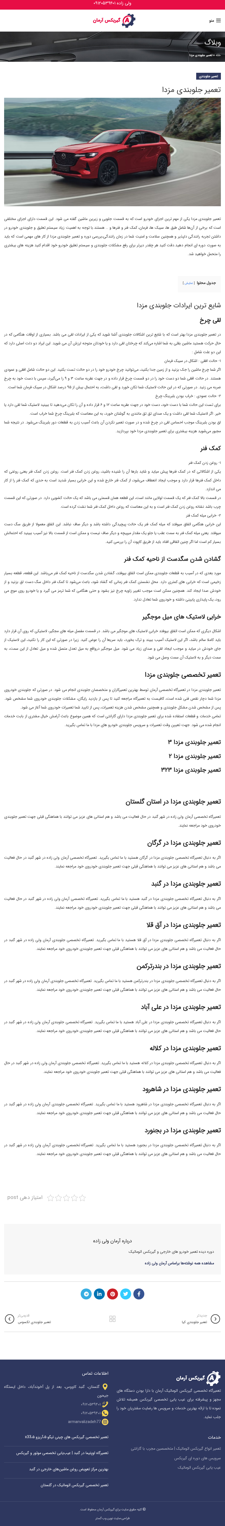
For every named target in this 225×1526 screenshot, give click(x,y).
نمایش (189, 283)
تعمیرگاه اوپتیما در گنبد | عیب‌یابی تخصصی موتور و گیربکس (62, 1453)
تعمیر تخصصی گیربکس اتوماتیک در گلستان (74, 1485)
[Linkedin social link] (99, 1293)
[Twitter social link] (125, 1293)
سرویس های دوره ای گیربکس (197, 1458)
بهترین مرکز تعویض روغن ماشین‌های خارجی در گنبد (68, 1469)
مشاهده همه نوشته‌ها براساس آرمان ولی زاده (179, 1263)
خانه (218, 55)
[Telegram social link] (86, 1293)
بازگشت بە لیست (113, 1319)
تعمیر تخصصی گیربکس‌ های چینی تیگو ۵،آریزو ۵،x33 (66, 1437)
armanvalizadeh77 (84, 1422)
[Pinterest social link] (112, 1293)
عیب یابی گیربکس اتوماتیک (199, 1468)
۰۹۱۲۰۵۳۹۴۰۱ (91, 1404)
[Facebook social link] (138, 1293)
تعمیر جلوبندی (208, 76)
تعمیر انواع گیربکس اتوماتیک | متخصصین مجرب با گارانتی (176, 1449)
